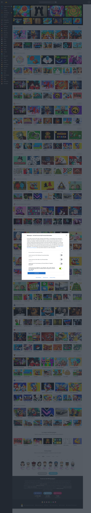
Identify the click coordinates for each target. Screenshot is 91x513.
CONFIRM (36, 273)
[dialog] (45, 256)
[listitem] (45, 252)
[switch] (60, 255)
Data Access (45, 277)
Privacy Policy (52, 277)
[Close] (67, 235)
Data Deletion (38, 277)
